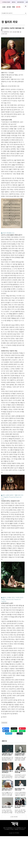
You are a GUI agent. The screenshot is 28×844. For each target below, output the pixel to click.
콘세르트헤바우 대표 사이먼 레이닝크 (7, 771)
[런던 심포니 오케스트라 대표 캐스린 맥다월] (7, 801)
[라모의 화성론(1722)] (11, 213)
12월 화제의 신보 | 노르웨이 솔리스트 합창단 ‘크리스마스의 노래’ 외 (7, 754)
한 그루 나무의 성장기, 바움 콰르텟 (20, 807)
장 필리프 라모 (4, 722)
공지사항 (9, 7)
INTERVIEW (20, 2)
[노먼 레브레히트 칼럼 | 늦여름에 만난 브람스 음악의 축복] (20, 749)
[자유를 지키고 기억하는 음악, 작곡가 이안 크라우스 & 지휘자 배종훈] (7, 784)
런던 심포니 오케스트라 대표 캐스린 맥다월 (7, 807)
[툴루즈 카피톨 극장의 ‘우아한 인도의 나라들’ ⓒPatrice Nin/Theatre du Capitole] (13, 577)
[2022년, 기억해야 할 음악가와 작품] (20, 766)
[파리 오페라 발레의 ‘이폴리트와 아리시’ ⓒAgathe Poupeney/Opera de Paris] (13, 482)
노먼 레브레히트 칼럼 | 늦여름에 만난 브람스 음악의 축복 (20, 754)
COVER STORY (6, 2)
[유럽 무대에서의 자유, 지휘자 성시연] (20, 784)
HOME (3, 7)
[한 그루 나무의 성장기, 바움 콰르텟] (20, 801)
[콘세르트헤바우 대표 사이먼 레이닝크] (7, 766)
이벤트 (13, 7)
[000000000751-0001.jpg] (13, 53)
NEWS (13, 2)
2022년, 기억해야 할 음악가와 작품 (20, 771)
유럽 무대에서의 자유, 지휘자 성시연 (20, 789)
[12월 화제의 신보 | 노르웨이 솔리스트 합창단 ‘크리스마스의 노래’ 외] (7, 749)
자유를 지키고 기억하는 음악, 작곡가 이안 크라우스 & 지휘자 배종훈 (7, 789)
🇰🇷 (25, 6)
